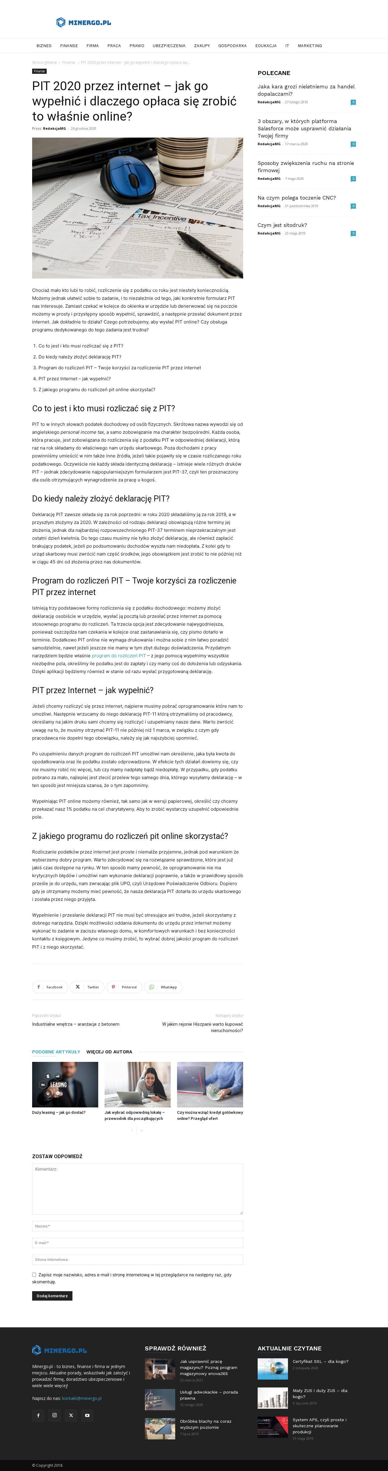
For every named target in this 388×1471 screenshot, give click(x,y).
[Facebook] (38, 1416)
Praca (114, 45)
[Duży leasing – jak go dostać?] (65, 1084)
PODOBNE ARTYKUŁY (56, 1052)
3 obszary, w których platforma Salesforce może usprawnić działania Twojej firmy (304, 128)
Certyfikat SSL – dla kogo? (321, 1361)
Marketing (310, 45)
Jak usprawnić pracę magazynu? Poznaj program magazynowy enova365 (208, 1367)
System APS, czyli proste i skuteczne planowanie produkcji (319, 1425)
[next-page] (141, 1130)
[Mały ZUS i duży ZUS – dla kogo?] (273, 1398)
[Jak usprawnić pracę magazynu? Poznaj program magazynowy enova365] (160, 1369)
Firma (92, 45)
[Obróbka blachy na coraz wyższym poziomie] (160, 1428)
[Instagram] (54, 1415)
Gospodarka (232, 45)
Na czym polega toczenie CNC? (297, 198)
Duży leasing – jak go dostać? (58, 1112)
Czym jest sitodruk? (282, 225)
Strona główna (44, 62)
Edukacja (266, 45)
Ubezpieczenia (169, 45)
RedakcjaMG (54, 128)
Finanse (69, 45)
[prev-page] (131, 1130)
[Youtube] (87, 1416)
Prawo (136, 45)
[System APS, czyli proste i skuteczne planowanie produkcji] (273, 1427)
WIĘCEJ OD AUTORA (109, 1052)
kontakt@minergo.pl (82, 1398)
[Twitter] (71, 1416)
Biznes (44, 45)
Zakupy (202, 45)
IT (287, 45)
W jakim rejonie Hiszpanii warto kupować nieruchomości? (202, 1027)
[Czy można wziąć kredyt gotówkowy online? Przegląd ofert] (210, 1084)
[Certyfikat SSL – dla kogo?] (273, 1369)
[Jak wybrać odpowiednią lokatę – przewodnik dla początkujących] (138, 1084)
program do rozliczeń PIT (119, 656)
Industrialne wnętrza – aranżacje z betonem (75, 1024)
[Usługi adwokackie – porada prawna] (160, 1399)
